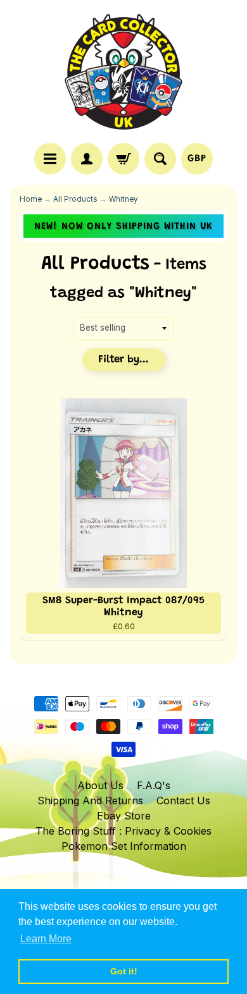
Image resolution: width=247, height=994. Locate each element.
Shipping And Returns (90, 800)
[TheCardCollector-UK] (123, 73)
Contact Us (183, 800)
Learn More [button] (46, 938)
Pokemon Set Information (123, 846)
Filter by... (123, 360)
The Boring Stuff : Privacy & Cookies (123, 831)
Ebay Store (124, 815)
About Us (100, 785)
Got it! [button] (123, 971)
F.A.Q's (153, 785)
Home (31, 199)
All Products (75, 199)
